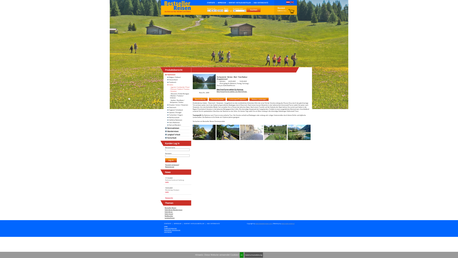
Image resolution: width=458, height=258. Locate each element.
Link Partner (168, 232)
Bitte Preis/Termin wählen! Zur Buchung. (230, 90)
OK (241, 255)
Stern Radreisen (174, 122)
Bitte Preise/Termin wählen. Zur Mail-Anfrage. (232, 92)
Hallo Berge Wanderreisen (173, 210)
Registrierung (169, 167)
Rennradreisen (173, 128)
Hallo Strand (169, 214)
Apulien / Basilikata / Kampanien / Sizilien (177, 101)
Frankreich (172, 82)
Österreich (172, 107)
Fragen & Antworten (170, 228)
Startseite (211, 3)
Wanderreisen (173, 131)
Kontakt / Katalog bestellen (240, 3)
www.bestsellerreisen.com (263, 223)
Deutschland (173, 80)
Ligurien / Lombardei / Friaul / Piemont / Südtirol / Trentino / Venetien (179, 89)
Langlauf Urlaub (173, 134)
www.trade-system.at (287, 223)
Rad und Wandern (175, 125)
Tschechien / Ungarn (176, 115)
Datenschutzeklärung (253, 255)
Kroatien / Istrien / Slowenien (178, 105)
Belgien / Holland (174, 77)
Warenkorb (281, 8)
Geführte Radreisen (175, 120)
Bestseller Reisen (170, 208)
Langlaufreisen (170, 218)
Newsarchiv (169, 198)
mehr (167, 182)
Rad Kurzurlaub (174, 117)
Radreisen (171, 74)
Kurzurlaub (171, 138)
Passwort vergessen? (172, 165)
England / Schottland (176, 110)
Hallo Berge (169, 212)
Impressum (222, 3)
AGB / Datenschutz (261, 3)
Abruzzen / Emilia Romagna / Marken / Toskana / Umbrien (179, 96)
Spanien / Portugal (175, 112)
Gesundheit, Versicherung (172, 230)
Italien (171, 85)
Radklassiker (169, 216)
